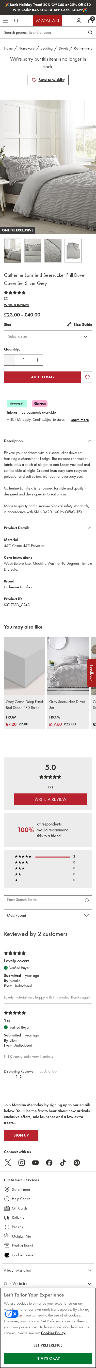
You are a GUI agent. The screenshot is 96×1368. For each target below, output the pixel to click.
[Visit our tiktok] (63, 1163)
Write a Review (16, 305)
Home (8, 48)
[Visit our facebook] (49, 1163)
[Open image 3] (53, 251)
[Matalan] (47, 20)
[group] (17, 721)
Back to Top (48, 1071)
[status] (23, 360)
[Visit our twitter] (8, 1163)
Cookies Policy (53, 1333)
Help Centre (21, 1198)
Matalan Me (21, 1236)
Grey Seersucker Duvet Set (67, 704)
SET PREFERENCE (48, 1345)
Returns (17, 1227)
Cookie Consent (24, 1255)
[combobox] (48, 336)
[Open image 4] (73, 251)
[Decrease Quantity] (9, 359)
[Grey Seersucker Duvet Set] (68, 666)
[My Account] (78, 20)
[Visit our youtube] (35, 1163)
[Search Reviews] (87, 901)
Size (7, 324)
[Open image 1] (12, 251)
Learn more (80, 420)
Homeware (26, 48)
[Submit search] (16, 20)
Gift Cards (19, 1208)
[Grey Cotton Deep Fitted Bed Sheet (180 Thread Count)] (24, 666)
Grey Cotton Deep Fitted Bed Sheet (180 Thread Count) (24, 705)
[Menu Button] (5, 20)
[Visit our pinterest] (77, 1163)
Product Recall (22, 1245)
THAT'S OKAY (48, 1358)
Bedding (47, 48)
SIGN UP (21, 1135)
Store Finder (21, 1189)
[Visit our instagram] (22, 1163)
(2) (6, 298)
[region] (48, 1328)
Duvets (63, 48)
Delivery (18, 1217)
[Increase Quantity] (37, 359)
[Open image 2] (32, 251)
